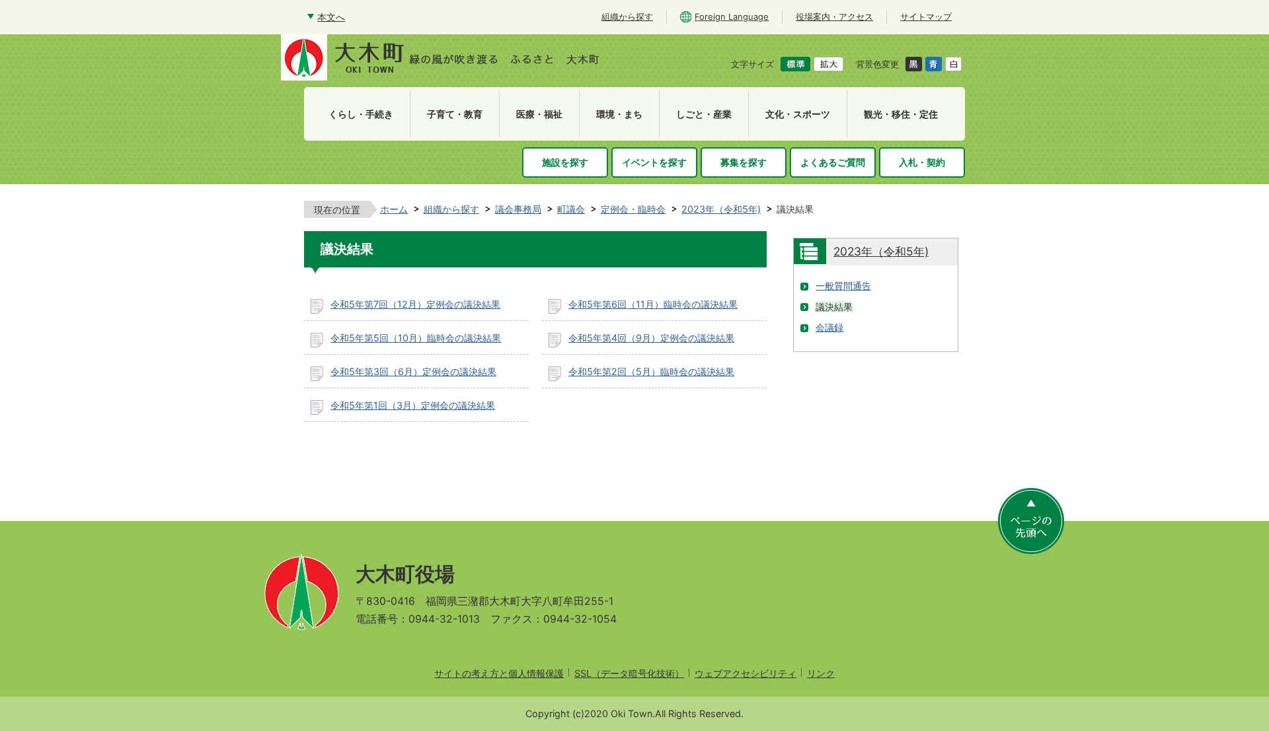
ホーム (394, 209)
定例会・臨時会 (633, 209)
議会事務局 (518, 209)
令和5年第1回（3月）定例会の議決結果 (412, 405)
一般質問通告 (843, 285)
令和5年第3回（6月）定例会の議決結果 (413, 371)
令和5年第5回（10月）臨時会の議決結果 (415, 337)
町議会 (571, 209)
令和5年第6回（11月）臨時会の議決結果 (653, 304)
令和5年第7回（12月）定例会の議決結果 (415, 304)
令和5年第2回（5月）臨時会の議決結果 (651, 371)
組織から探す (451, 209)
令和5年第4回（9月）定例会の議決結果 (651, 337)
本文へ (331, 16)
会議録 (829, 327)
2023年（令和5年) (721, 209)
